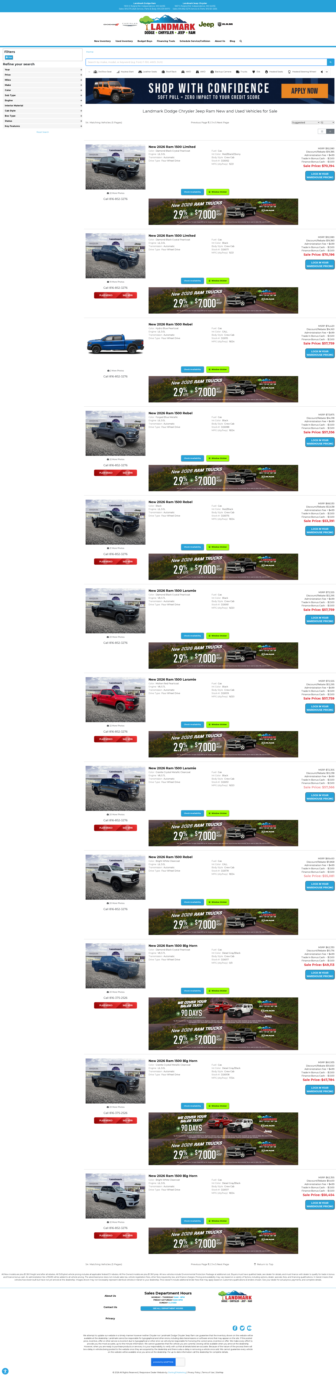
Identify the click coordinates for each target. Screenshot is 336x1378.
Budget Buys (145, 41)
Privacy (110, 1318)
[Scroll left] (89, 71)
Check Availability (192, 192)
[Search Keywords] (330, 62)
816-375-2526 (130, 9)
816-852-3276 (184, 9)
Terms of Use (208, 1372)
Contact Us (110, 1307)
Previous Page (199, 122)
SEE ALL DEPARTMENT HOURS (168, 1308)
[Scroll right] (326, 71)
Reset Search (42, 132)
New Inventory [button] (102, 41)
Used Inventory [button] (124, 41)
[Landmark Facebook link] (235, 1329)
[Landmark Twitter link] (242, 1329)
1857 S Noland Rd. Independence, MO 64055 (195, 6)
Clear (10, 57)
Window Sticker (219, 192)
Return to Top (264, 1264)
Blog (232, 41)
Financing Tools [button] (166, 41)
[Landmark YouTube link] (249, 1329)
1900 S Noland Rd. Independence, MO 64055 (144, 6)
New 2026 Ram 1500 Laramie (172, 591)
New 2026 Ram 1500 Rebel (171, 324)
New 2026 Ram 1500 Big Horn (173, 946)
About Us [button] (220, 41)
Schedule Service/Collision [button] (195, 41)
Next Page (223, 122)
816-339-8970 (163, 9)
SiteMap (219, 1372)
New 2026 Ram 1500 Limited (172, 147)
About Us (110, 1295)
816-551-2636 (211, 9)
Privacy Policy (194, 1372)
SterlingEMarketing (177, 1372)
